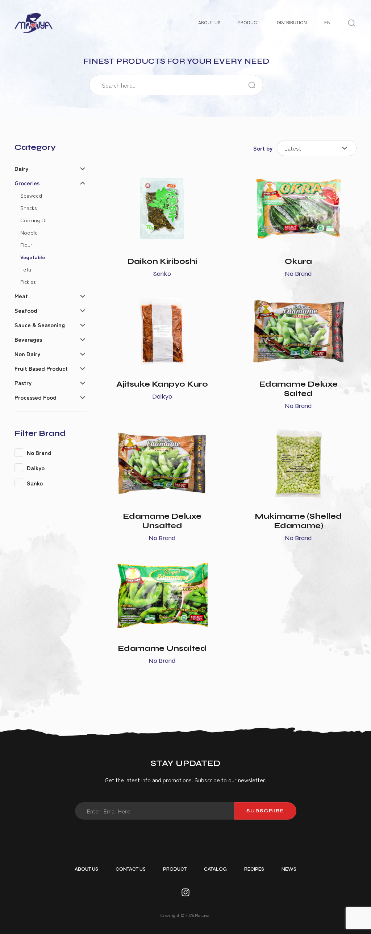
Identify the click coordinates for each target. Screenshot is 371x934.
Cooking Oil (33, 220)
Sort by (262, 148)
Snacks (28, 207)
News (289, 869)
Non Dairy (27, 353)
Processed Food (35, 397)
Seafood (25, 310)
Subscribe (265, 811)
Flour (26, 244)
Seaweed (31, 195)
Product (248, 23)
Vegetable (32, 257)
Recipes (254, 869)
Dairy (21, 168)
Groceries (26, 182)
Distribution (292, 23)
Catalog (215, 869)
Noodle (29, 232)
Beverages (28, 339)
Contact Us (131, 869)
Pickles (28, 281)
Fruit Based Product (41, 368)
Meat (21, 295)
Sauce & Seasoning (39, 324)
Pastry (23, 382)
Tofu (25, 269)
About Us (209, 23)
